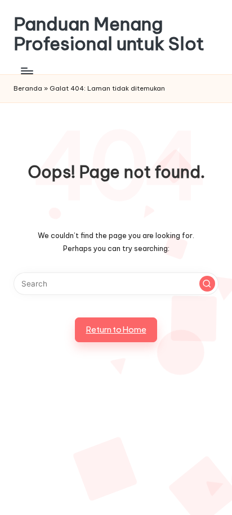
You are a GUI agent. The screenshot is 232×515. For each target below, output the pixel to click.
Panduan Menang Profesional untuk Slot (109, 33)
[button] (207, 284)
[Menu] (26, 71)
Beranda (28, 88)
